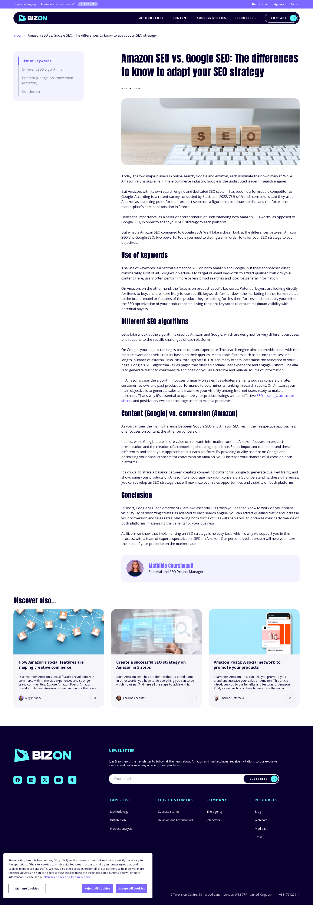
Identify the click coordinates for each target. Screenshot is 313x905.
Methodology (151, 18)
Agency (279, 4)
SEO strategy (267, 395)
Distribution (118, 820)
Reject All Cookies (97, 888)
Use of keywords (37, 60)
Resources (244, 18)
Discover (87, 4)
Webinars (261, 820)
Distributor (259, 4)
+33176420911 (289, 894)
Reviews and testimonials (175, 820)
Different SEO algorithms (42, 69)
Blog (17, 35)
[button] (94, 698)
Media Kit (261, 829)
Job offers (213, 820)
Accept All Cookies (131, 888)
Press (258, 837)
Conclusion (31, 91)
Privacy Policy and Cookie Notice (68, 877)
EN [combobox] (292, 4)
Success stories (211, 18)
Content (180, 18)
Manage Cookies (27, 888)
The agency (215, 812)
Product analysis (121, 829)
